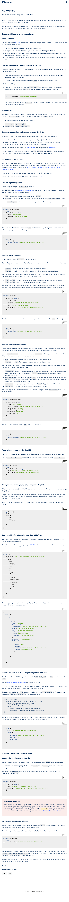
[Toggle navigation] (66, 2)
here (41, 177)
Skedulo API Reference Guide (16, 682)
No (10, 873)
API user (17, 42)
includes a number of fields (24, 190)
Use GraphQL (31, 147)
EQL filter (33, 545)
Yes (4, 873)
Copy (64, 93)
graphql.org (52, 147)
